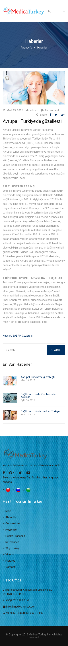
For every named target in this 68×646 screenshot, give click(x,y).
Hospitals (11, 529)
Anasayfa (26, 47)
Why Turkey (12, 548)
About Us (11, 517)
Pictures (10, 560)
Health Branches (15, 536)
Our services (12, 523)
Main (8, 511)
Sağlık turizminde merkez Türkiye (40, 411)
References (12, 542)
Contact (10, 567)
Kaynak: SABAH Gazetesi (17, 335)
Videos (9, 554)
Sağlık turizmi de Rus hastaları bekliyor (38, 395)
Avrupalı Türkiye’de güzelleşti (38, 377)
